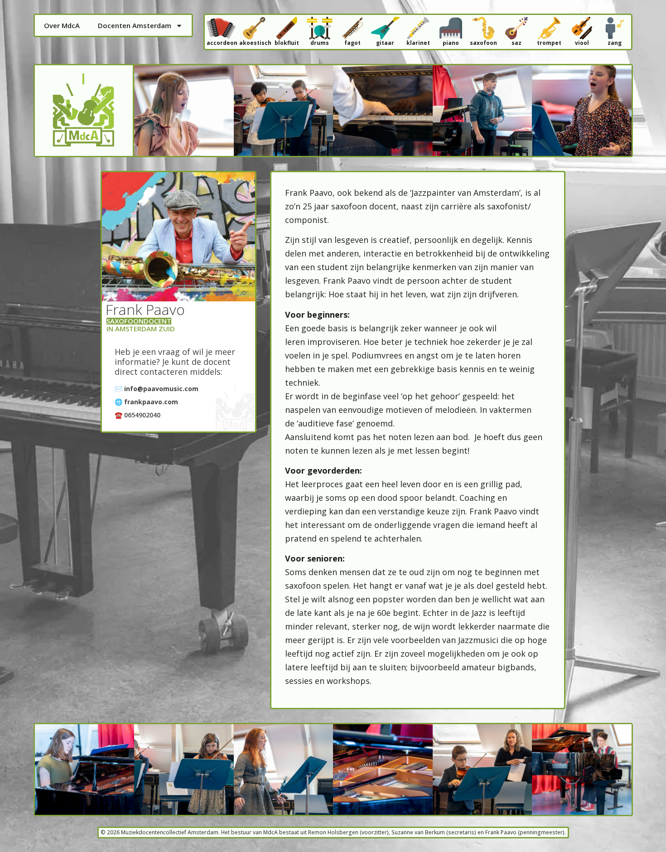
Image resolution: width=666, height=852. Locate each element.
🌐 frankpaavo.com (146, 401)
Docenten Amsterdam (134, 25)
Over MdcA (62, 25)
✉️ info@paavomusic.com (156, 388)
